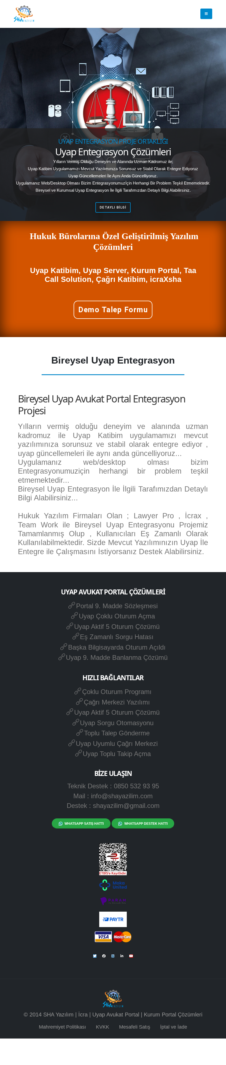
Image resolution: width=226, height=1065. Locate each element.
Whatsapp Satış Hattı (84, 824)
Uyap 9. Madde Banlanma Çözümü (117, 657)
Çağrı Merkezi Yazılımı (117, 702)
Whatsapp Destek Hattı (146, 824)
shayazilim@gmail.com (126, 805)
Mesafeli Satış (134, 1027)
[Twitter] (95, 956)
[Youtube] (131, 956)
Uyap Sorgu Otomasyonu (117, 723)
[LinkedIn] (122, 956)
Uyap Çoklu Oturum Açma (117, 616)
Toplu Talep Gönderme (117, 733)
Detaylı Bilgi (113, 207)
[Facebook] (104, 956)
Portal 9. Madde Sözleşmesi (117, 606)
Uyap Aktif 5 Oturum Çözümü (117, 626)
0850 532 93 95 (136, 786)
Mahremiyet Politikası (62, 1027)
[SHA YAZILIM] (24, 14)
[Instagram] (113, 956)
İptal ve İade (173, 1027)
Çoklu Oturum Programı (117, 691)
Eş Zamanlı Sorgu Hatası (117, 636)
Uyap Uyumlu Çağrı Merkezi (117, 743)
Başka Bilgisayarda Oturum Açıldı (117, 647)
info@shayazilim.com (122, 796)
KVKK (102, 1027)
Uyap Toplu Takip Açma (117, 753)
